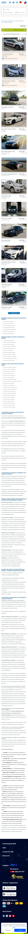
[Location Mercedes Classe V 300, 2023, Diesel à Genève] (14, 142)
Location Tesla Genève (8, 333)
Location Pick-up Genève (9, 360)
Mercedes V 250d (6, 218)
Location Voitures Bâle (8, 401)
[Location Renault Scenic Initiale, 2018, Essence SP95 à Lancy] (14, 72)
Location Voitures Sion (8, 373)
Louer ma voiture (13, 3)
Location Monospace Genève (10, 358)
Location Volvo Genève (8, 331)
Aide (17, 3)
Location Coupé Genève (8, 344)
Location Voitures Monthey (9, 393)
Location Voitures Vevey (8, 385)
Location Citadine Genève (9, 352)
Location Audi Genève (8, 321)
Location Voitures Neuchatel (10, 389)
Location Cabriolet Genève (9, 342)
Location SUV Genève (8, 350)
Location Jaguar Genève (8, 327)
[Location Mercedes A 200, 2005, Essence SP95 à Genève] (14, 187)
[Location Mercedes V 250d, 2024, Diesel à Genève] (14, 209)
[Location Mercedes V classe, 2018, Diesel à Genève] (14, 298)
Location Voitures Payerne (9, 391)
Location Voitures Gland (9, 405)
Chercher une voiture (10, 3)
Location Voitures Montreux (10, 387)
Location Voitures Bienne (9, 375)
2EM (2, 20)
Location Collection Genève (9, 356)
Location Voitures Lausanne (9, 367)
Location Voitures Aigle (8, 397)
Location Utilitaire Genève (9, 354)
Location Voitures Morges (9, 395)
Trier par (5, 34)
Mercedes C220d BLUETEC (9, 174)
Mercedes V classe (6, 307)
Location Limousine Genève (9, 346)
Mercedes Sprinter (6, 284)
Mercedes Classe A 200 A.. (8, 129)
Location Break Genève (8, 340)
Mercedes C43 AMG (7, 107)
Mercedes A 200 (6, 196)
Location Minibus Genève (9, 348)
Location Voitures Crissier (9, 403)
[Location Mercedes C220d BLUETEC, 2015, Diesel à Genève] (14, 165)
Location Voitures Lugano (9, 407)
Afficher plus (14, 313)
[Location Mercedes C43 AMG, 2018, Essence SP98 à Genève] (14, 98)
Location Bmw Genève (8, 323)
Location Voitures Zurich (9, 371)
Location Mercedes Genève (9, 329)
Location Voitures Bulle (8, 377)
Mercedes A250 (5, 240)
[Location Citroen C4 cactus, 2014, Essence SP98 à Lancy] (14, 45)
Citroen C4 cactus (7, 54)
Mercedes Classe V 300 (8, 151)
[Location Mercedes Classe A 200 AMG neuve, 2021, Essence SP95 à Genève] (14, 120)
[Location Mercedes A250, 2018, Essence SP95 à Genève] (14, 231)
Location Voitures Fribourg (9, 369)
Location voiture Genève (8, 20)
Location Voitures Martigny (9, 379)
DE (20, 3)
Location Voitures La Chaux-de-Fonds (12, 381)
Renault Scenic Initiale (8, 81)
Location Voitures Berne (9, 399)
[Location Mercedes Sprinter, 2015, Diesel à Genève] (14, 275)
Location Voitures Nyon (8, 383)
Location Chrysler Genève (9, 325)
